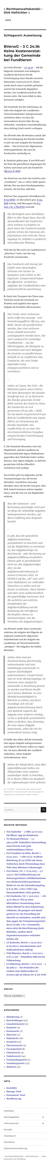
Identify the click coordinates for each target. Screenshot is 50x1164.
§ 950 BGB (9, 200)
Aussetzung (9, 794)
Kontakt (8, 1129)
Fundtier (28, 794)
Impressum (10, 1136)
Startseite (9, 1111)
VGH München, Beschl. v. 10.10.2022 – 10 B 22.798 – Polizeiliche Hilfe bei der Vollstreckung (25, 957)
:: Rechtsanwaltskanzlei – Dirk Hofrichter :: (23, 10)
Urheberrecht (13, 1052)
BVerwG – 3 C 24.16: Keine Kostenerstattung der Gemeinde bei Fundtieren (22, 53)
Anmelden (11, 1088)
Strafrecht (11, 1042)
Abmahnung (12, 1017)
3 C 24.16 (28, 67)
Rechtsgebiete (11, 1117)
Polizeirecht (9, 792)
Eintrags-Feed (13, 1091)
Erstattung (18, 794)
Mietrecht (11, 1034)
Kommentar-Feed (15, 1095)
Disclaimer (9, 1142)
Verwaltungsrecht (35, 792)
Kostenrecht (36, 789)
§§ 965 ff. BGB (12, 171)
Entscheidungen (23, 789)
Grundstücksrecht (15, 1024)
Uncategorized (13, 1049)
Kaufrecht (11, 1027)
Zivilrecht (11, 1067)
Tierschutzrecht (21, 792)
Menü (8, 20)
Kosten (35, 794)
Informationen (11, 1123)
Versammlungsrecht (16, 1059)
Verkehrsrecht (13, 1056)
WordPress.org (13, 1098)
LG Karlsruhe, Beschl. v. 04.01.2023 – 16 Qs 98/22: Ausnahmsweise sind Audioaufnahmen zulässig (25, 946)
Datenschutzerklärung (15, 1148)
